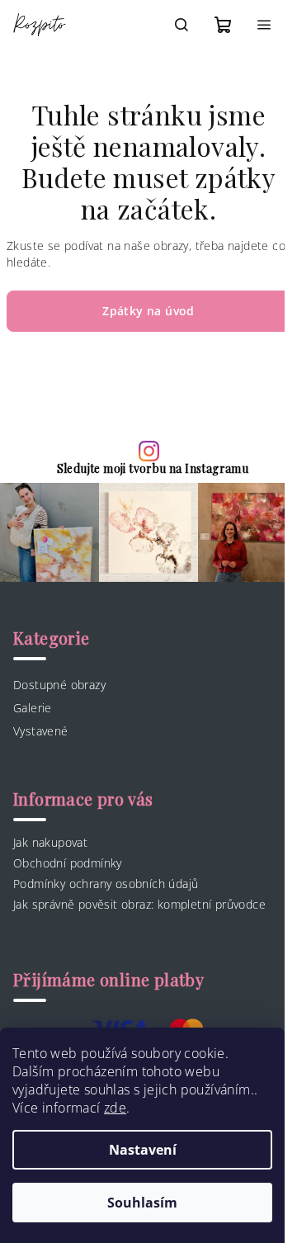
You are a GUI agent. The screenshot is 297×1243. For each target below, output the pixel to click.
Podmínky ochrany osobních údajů (105, 883)
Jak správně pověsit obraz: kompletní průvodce (139, 904)
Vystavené (40, 731)
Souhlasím (142, 1202)
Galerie (32, 708)
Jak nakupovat (50, 842)
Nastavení (143, 1150)
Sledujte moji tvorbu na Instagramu (153, 469)
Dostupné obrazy (59, 684)
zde (115, 1108)
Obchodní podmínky (67, 863)
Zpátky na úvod (148, 311)
